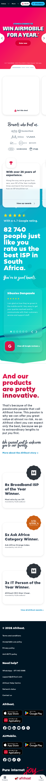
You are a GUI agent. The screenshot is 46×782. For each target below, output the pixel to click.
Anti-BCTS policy (9, 648)
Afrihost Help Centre (11, 677)
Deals (26, 3)
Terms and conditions (11, 629)
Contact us (7, 689)
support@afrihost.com (12, 670)
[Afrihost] (23, 778)
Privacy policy (8, 642)
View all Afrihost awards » (32, 604)
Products (5, 780)
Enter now (23, 43)
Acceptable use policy (12, 635)
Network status (9, 683)
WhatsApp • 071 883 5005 (13, 664)
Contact (41, 780)
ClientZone (39, 3)
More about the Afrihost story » (20, 446)
